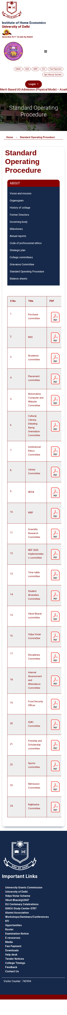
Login (32, 84)
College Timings (15, 963)
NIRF (36, 69)
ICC (43, 69)
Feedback (11, 967)
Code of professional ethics (26, 243)
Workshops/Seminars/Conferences (27, 916)
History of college (20, 207)
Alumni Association (17, 912)
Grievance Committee (22, 264)
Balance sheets (18, 278)
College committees (21, 257)
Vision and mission (20, 193)
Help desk (11, 954)
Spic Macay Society (52, 75)
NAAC (18, 69)
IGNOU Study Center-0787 (20, 908)
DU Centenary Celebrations (22, 904)
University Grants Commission (23, 887)
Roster (9, 929)
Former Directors (19, 214)
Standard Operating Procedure (27, 271)
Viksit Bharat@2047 (17, 900)
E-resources (12, 937)
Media (9, 942)
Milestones (16, 228)
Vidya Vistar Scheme (17, 895)
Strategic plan (17, 250)
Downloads (12, 950)
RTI (7, 921)
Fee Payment (55, 69)
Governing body (18, 221)
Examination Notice (17, 933)
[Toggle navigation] (45, 51)
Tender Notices (14, 958)
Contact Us (12, 971)
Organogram (17, 200)
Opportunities (13, 925)
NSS (27, 69)
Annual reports (18, 236)
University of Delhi (16, 891)
